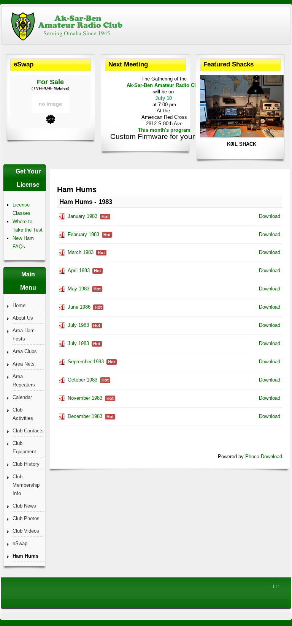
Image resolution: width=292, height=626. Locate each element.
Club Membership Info (26, 485)
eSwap (20, 543)
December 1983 (85, 416)
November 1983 (85, 398)
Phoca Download (263, 456)
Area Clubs (25, 351)
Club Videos (26, 531)
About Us (23, 318)
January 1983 (82, 216)
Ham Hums (25, 556)
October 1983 (82, 380)
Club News (24, 506)
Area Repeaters (24, 381)
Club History (26, 464)
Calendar (22, 397)
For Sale (50, 82)
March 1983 (81, 252)
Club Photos (26, 518)
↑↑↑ (276, 586)
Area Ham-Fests (24, 335)
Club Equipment (24, 447)
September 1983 (86, 361)
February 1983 (83, 234)
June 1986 (79, 307)
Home (19, 305)
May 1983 (78, 289)
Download (269, 216)
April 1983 (79, 270)
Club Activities (23, 414)
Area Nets (24, 364)
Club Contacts (28, 431)
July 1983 (78, 325)
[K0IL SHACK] (242, 136)
